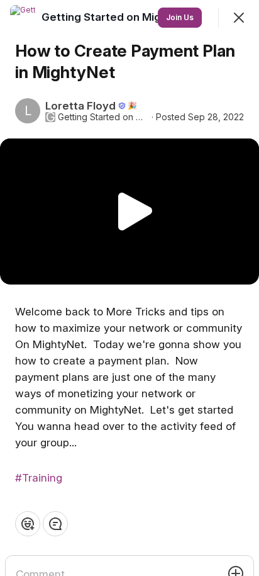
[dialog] (129, 288)
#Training (38, 478)
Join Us (180, 17)
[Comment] (55, 523)
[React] (28, 524)
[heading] (120, 17)
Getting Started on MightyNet (103, 117)
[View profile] (22, 17)
